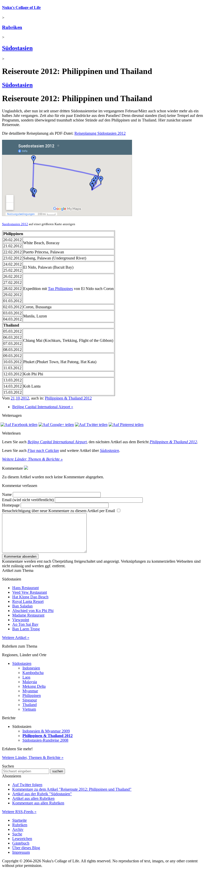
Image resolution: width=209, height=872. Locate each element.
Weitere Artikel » (15, 637)
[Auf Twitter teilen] (91, 424)
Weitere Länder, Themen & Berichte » (32, 459)
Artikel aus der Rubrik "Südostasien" (42, 794)
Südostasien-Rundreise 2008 (45, 740)
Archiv (17, 829)
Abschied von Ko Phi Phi (33, 610)
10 (18, 398)
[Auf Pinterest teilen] (126, 424)
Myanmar (30, 691)
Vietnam (29, 709)
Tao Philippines (60, 288)
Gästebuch (20, 843)
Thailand (29, 704)
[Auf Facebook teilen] (19, 424)
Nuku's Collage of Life (21, 7)
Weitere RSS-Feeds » (19, 811)
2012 (25, 398)
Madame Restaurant (28, 615)
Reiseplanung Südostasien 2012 (100, 133)
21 (13, 398)
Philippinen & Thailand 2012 (68, 398)
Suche (17, 834)
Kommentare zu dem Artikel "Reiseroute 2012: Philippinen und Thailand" (72, 789)
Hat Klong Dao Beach (30, 597)
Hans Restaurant (25, 588)
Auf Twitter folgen (27, 785)
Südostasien (17, 48)
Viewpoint (20, 620)
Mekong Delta (34, 686)
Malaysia (29, 682)
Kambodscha (33, 672)
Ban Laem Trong (26, 629)
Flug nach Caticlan (43, 450)
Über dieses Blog (26, 848)
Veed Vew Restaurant (29, 592)
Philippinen (31, 695)
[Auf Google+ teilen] (56, 424)
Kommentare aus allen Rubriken (38, 803)
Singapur (29, 700)
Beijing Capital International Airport (57, 442)
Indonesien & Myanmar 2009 (46, 731)
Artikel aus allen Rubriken (33, 798)
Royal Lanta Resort (28, 601)
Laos (26, 677)
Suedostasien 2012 (15, 224)
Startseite (19, 820)
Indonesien (31, 668)
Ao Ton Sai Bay (25, 624)
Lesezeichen (22, 838)
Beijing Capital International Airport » (42, 407)
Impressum (21, 852)
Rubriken (12, 27)
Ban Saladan (22, 606)
